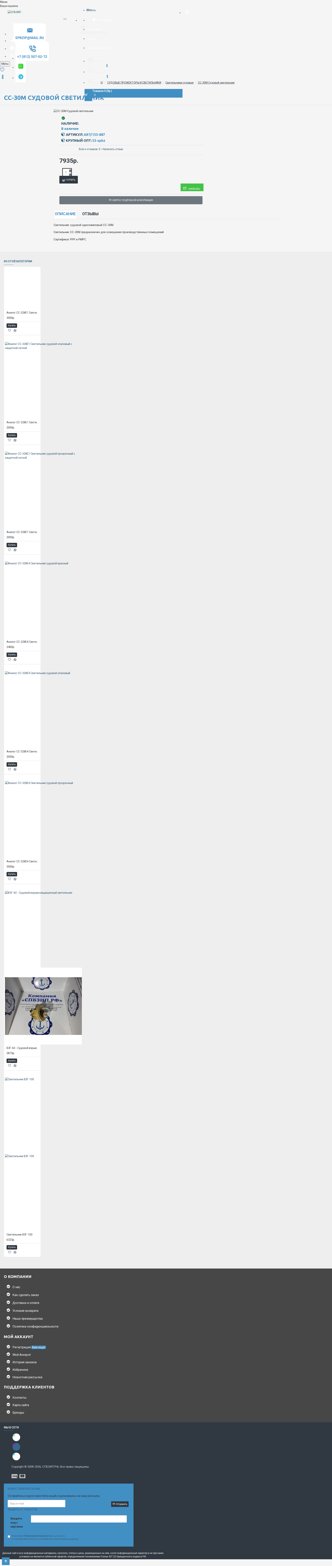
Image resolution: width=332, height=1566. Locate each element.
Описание (65, 214)
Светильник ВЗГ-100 (19, 1234)
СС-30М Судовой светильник (216, 82)
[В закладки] (9, 330)
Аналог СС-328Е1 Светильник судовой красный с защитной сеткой (23, 312)
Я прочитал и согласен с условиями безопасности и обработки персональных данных (45, 1537)
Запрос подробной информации (132, 200)
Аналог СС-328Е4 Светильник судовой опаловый (23, 751)
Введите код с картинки (17, 1522)
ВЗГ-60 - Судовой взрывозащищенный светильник (23, 1048)
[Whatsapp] (16, 1437)
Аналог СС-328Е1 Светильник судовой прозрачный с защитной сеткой (23, 532)
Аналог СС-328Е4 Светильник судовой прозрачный (23, 861)
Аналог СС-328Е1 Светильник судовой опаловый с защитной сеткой (23, 422)
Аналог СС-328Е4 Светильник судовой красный (23, 641)
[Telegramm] (16, 1456)
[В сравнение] (15, 330)
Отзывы (90, 214)
